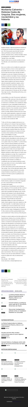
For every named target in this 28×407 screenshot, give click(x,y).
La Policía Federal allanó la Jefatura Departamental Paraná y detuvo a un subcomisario (12, 325)
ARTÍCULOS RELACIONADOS (7, 291)
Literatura (3, 7)
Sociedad (3, 312)
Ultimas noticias (8, 7)
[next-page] (4, 316)
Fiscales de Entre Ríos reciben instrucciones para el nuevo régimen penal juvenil (12, 334)
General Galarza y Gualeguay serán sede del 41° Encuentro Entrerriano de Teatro (17, 304)
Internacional (4, 359)
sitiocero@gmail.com (17, 401)
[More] (12, 24)
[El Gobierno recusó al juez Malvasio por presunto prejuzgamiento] (21, 356)
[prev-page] (2, 316)
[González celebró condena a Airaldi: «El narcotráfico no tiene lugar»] (7, 372)
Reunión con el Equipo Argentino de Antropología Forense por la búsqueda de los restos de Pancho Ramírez (7, 283)
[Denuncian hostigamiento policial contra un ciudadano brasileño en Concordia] (4, 311)
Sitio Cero (7, 328)
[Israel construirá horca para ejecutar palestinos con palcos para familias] (7, 356)
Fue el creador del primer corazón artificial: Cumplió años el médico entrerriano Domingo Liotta (20, 282)
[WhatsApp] (9, 24)
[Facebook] (2, 24)
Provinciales (4, 337)
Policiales (3, 328)
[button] (26, 2)
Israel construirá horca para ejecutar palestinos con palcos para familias (7, 363)
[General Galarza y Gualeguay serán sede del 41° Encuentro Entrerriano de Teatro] (4, 304)
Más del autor (18, 291)
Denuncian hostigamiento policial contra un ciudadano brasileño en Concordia (17, 311)
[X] (5, 24)
